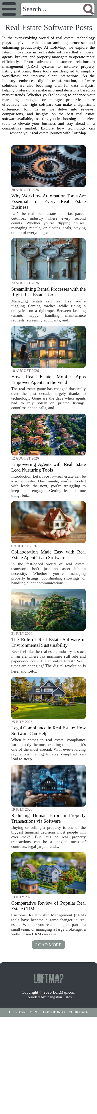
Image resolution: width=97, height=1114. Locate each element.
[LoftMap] (48, 978)
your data (78, 1012)
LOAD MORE (48, 944)
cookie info (54, 1012)
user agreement (24, 1012)
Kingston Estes (59, 997)
